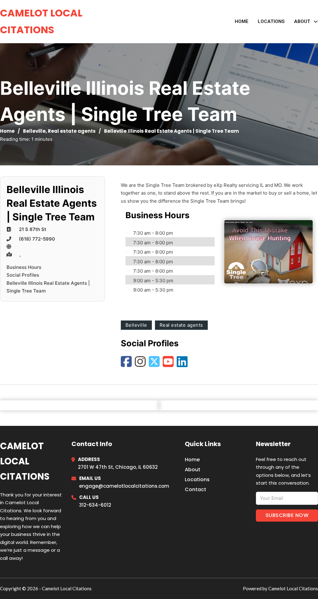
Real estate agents (72, 131)
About (192, 469)
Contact (195, 489)
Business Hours (24, 267)
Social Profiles (23, 275)
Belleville (34, 131)
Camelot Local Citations (41, 21)
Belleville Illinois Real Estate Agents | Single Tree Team (48, 287)
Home (241, 21)
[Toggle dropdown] (315, 21)
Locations (271, 21)
